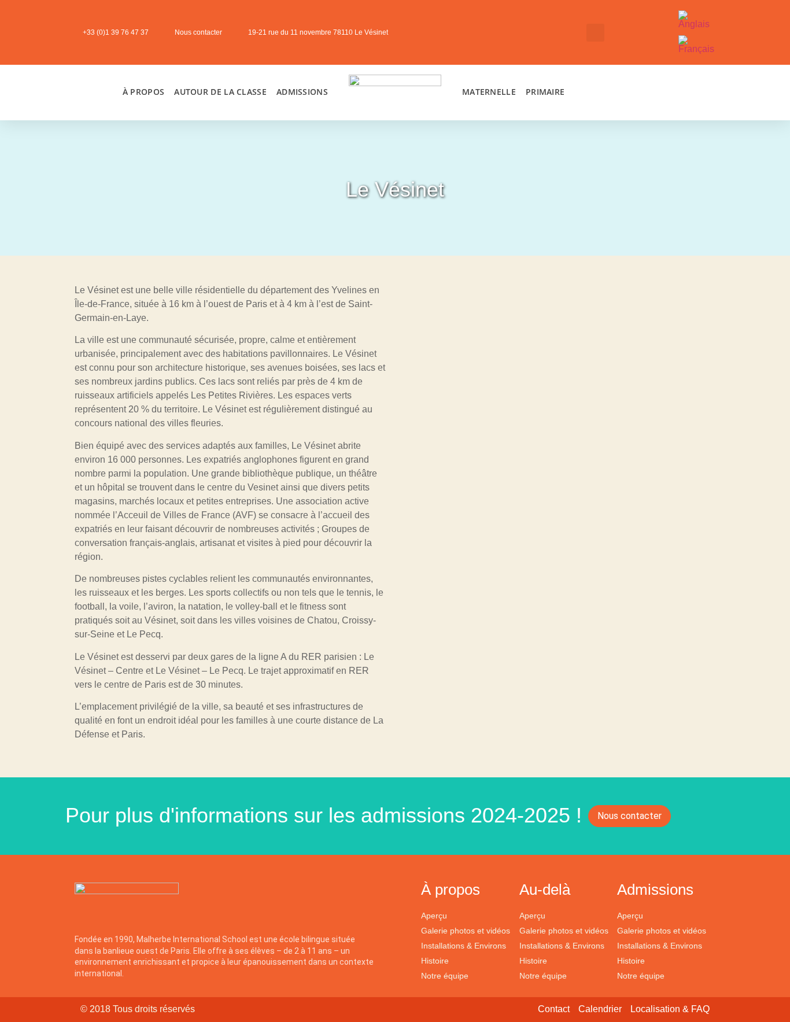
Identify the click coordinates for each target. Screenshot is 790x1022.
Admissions (302, 91)
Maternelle (489, 91)
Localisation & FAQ (670, 1009)
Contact (554, 1009)
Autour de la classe (220, 91)
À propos (143, 91)
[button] (595, 33)
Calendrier (600, 1009)
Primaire (545, 91)
